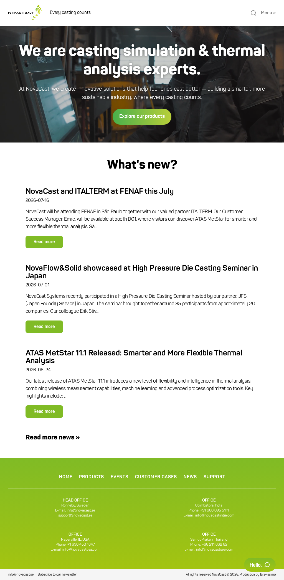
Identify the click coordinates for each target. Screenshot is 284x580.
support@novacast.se (75, 515)
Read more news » (53, 437)
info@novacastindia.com (214, 515)
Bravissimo (268, 574)
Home (65, 477)
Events (119, 477)
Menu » (268, 13)
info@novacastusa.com (81, 549)
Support (214, 477)
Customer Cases (156, 477)
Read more (44, 242)
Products (91, 477)
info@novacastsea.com (214, 549)
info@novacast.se (81, 510)
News (190, 477)
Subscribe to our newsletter (57, 574)
